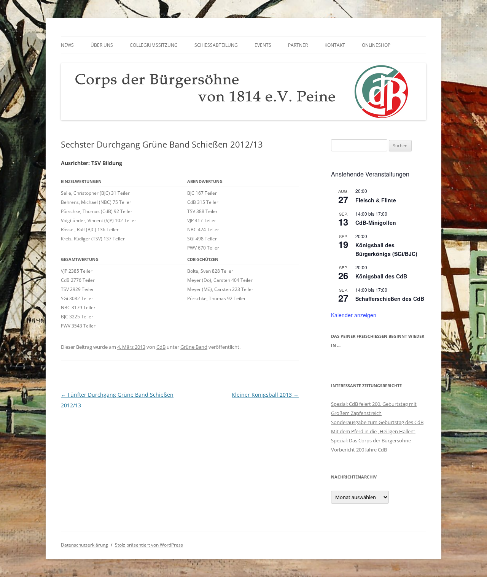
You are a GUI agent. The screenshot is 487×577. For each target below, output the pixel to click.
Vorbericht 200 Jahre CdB (359, 449)
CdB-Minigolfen (375, 222)
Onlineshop (376, 45)
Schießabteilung (216, 45)
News (67, 45)
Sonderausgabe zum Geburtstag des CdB (377, 422)
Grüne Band (193, 346)
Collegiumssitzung (154, 45)
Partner (298, 45)
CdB (161, 346)
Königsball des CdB (381, 276)
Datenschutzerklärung (84, 545)
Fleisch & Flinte (375, 200)
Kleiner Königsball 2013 (265, 394)
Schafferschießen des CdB (389, 298)
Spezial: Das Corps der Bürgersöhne (371, 440)
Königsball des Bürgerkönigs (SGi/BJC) (386, 249)
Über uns (102, 45)
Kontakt (335, 45)
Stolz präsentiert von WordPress (149, 545)
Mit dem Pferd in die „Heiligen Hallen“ (373, 431)
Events (263, 45)
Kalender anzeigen (353, 315)
